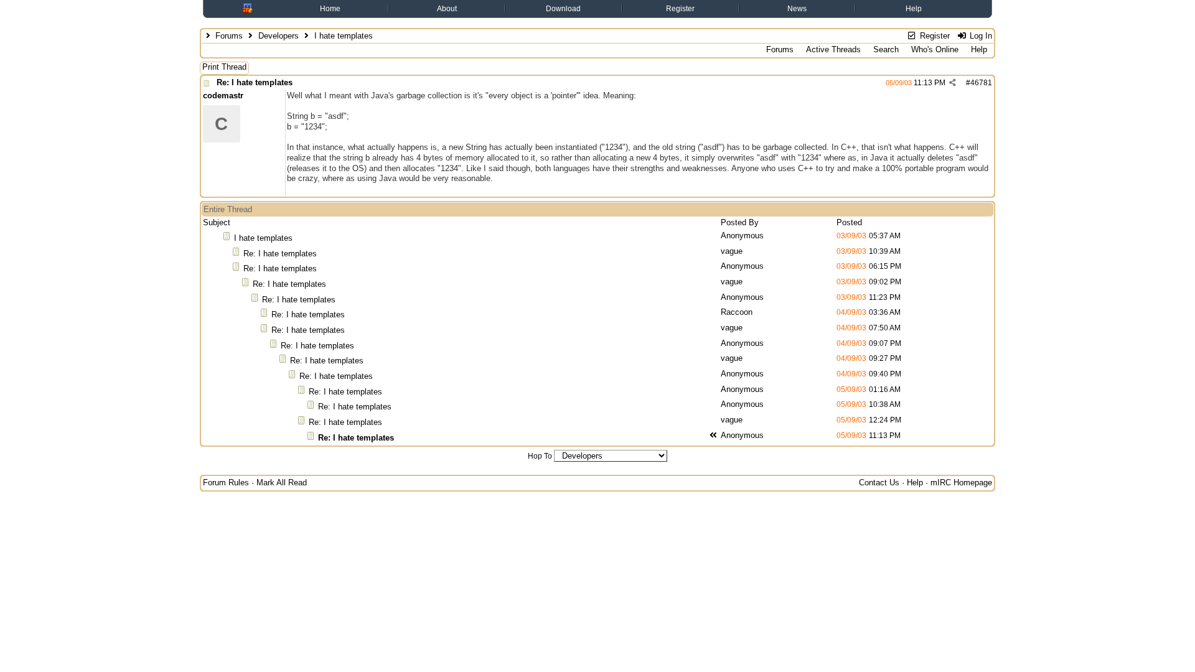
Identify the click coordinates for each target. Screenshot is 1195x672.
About (447, 8)
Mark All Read (281, 482)
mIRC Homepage (961, 482)
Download (563, 8)
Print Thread (224, 67)
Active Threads (833, 49)
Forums (229, 35)
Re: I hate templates (255, 82)
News (797, 8)
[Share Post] (952, 82)
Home (330, 8)
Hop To (540, 456)
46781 (981, 82)
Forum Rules (226, 482)
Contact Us (879, 482)
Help (914, 8)
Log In (979, 35)
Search (886, 49)
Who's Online (934, 49)
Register (680, 8)
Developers (278, 35)
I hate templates (263, 238)
